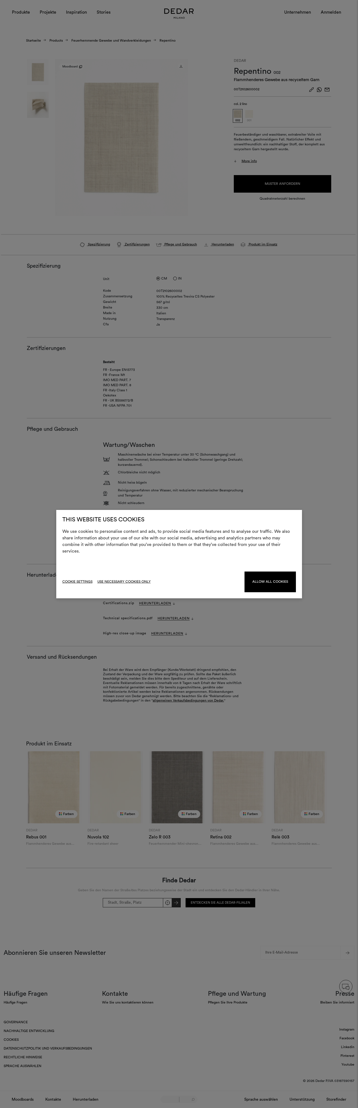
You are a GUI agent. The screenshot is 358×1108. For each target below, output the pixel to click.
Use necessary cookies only (124, 581)
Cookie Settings (77, 581)
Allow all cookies (270, 581)
